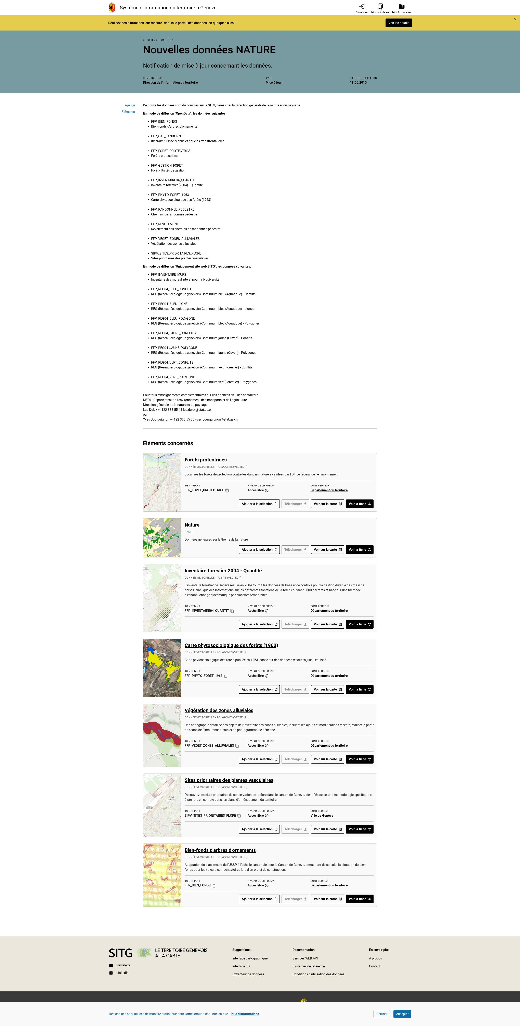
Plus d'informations (245, 1014)
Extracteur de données (248, 974)
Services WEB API (305, 958)
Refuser (381, 1014)
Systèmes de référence (308, 966)
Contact (374, 966)
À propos (375, 958)
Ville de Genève (322, 815)
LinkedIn (122, 973)
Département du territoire (329, 490)
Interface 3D (241, 966)
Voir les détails (398, 23)
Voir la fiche (357, 504)
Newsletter (123, 965)
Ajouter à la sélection (257, 504)
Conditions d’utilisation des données (318, 974)
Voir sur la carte (325, 504)
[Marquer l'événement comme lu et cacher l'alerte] (515, 19)
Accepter (402, 1014)
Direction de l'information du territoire (170, 82)
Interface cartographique (250, 958)
